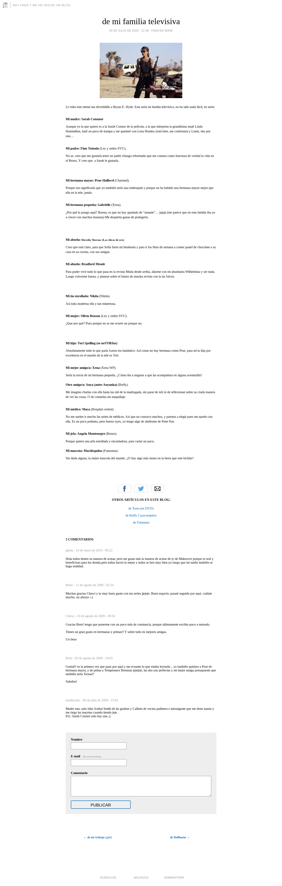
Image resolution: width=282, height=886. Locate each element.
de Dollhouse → (180, 837)
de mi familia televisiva (141, 21)
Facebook (124, 489)
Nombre (76, 739)
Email (157, 489)
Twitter (141, 489)
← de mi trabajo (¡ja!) (98, 837)
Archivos (141, 877)
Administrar (174, 877)
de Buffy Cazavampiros (141, 515)
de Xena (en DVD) (141, 508)
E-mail (86, 756)
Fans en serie (162, 30)
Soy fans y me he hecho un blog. (42, 5)
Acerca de (108, 877)
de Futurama (141, 522)
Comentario (79, 773)
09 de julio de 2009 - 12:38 (129, 30)
